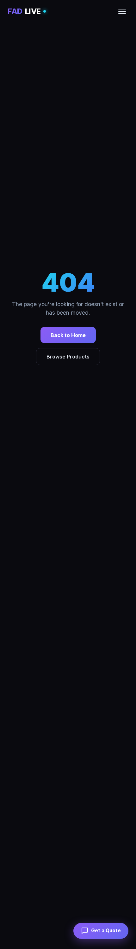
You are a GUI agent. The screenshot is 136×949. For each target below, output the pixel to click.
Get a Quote (106, 931)
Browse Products (68, 356)
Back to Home (68, 335)
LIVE (24, 11)
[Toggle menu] (122, 11)
